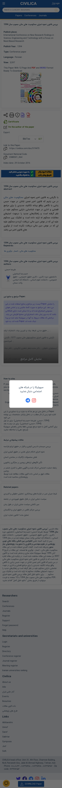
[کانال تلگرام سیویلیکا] (28, 400)
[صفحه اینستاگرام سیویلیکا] (34, 400)
